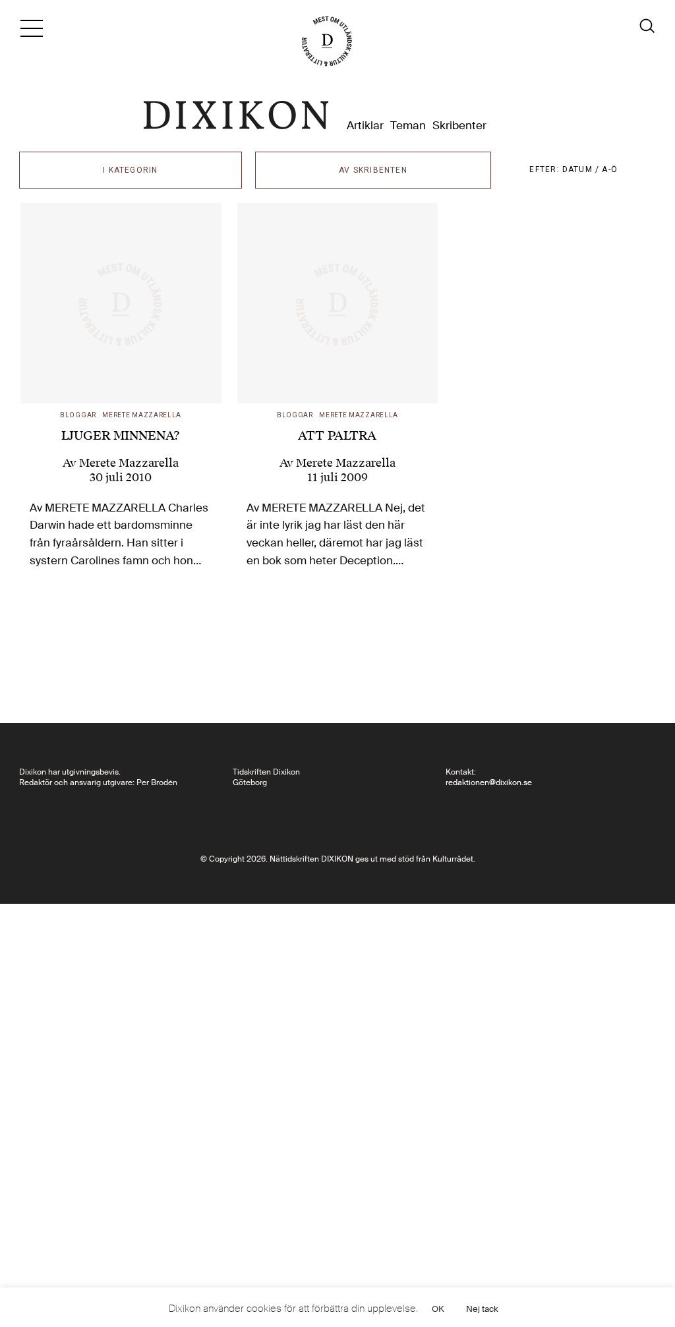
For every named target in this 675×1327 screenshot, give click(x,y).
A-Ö (610, 169)
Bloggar (78, 415)
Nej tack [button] (482, 1308)
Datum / (582, 169)
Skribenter (459, 126)
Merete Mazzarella (141, 415)
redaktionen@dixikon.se (489, 782)
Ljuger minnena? (120, 435)
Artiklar (365, 126)
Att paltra (337, 435)
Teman (408, 126)
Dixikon (236, 115)
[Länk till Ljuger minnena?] (120, 303)
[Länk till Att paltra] (337, 303)
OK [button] (438, 1308)
